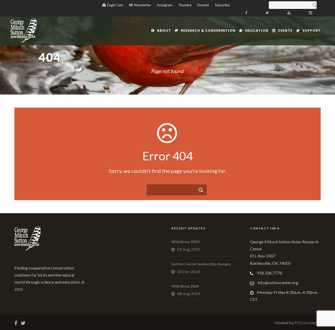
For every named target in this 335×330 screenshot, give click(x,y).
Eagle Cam (115, 5)
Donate (203, 5)
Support (312, 30)
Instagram (164, 5)
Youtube (184, 5)
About (164, 30)
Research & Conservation (208, 30)
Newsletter (142, 5)
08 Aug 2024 (188, 293)
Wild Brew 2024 (185, 286)
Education (257, 30)
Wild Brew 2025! (185, 241)
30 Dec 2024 (188, 271)
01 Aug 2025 (188, 249)
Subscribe (222, 5)
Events (285, 30)
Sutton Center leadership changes (201, 264)
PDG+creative (307, 322)
